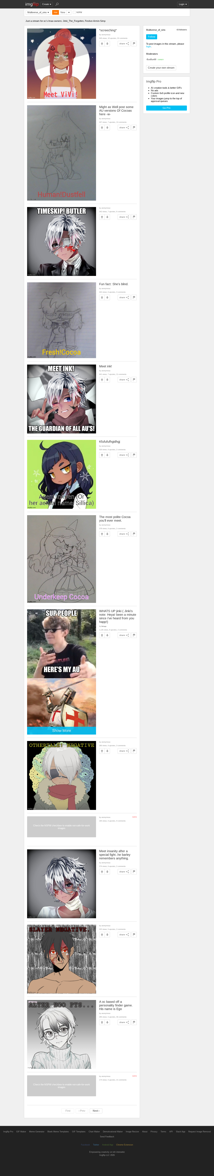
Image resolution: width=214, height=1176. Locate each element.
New (62, 12)
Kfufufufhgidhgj (109, 441)
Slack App (180, 1131)
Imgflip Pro (8, 1131)
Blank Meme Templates (58, 1131)
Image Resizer (132, 1131)
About (144, 1131)
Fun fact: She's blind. (113, 284)
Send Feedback (107, 1136)
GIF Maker (21, 1131)
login (148, 46)
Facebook (85, 1145)
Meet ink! (105, 366)
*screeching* (108, 30)
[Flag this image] (134, 43)
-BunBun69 (155, 59)
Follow (151, 36)
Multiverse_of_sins (37, 12)
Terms (163, 1131)
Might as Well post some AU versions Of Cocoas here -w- (116, 110)
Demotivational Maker (113, 1131)
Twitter (96, 1145)
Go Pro (166, 108)
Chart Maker (94, 1131)
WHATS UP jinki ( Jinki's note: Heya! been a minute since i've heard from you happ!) (117, 616)
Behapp (104, 626)
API (171, 1131)
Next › (96, 1110)
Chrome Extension (124, 1145)
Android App (107, 1145)
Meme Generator (36, 1131)
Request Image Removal (199, 1131)
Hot (55, 12)
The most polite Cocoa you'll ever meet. (114, 518)
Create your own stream (161, 67)
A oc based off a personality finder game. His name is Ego (116, 1005)
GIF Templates (79, 1131)
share (122, 43)
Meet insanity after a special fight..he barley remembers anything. (114, 854)
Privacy (154, 1131)
